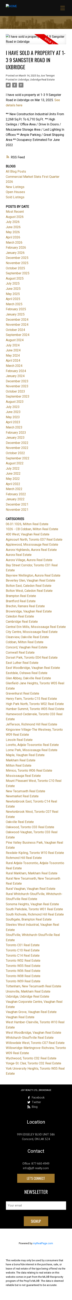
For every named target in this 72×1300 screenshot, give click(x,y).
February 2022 (16, 494)
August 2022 (15, 463)
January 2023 (15, 437)
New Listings (15, 187)
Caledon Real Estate (20, 616)
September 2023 (17, 396)
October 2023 (15, 391)
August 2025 (15, 278)
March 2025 (14, 304)
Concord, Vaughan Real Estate (26, 647)
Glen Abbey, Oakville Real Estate (28, 678)
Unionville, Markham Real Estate (28, 991)
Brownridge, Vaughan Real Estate (29, 611)
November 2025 (17, 263)
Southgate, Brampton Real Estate (29, 919)
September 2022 (17, 458)
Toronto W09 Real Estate (23, 981)
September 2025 (17, 273)
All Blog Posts (16, 171)
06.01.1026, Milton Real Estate (27, 524)
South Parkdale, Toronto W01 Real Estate (34, 909)
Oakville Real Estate (20, 822)
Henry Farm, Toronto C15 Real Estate (31, 699)
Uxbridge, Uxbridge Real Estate (36, 79)
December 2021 (17, 504)
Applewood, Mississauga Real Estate (32, 544)
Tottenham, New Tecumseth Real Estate (33, 986)
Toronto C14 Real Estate (23, 955)
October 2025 (15, 268)
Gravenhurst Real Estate (22, 693)
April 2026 (13, 237)
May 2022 (13, 479)
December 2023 (17, 381)
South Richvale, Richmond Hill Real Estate (35, 914)
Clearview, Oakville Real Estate (27, 637)
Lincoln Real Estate (19, 740)
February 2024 (16, 371)
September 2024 (17, 335)
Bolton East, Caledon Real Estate (28, 586)
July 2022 (13, 468)
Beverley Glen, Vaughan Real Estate (30, 580)
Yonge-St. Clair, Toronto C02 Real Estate (33, 1063)
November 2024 (17, 325)
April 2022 (13, 484)
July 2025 (13, 283)
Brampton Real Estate (21, 596)
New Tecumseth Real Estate (25, 791)
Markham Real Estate (20, 760)
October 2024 (15, 330)
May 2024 (13, 355)
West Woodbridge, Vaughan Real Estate (33, 1033)
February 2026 (16, 247)
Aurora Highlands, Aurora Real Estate (31, 550)
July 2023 (13, 407)
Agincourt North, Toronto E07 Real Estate (34, 539)
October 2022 (15, 453)
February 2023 (16, 432)
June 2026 (13, 227)
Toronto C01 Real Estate (23, 945)
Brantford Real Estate (21, 601)
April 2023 (13, 422)
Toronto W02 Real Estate (23, 960)
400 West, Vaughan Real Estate (27, 534)
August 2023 (15, 402)
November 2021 (17, 510)
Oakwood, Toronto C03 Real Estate (30, 827)
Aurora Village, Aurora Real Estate (29, 560)
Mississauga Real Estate (23, 776)
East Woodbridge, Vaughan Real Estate (33, 668)
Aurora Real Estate (19, 555)
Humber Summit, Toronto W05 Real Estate (35, 709)
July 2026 (13, 222)
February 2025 (16, 309)
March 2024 (14, 366)
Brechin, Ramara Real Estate (25, 606)
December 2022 (17, 443)
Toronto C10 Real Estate (23, 950)
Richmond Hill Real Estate (24, 858)
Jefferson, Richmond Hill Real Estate (31, 724)
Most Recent (15, 212)
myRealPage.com (43, 1243)
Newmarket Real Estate (22, 796)
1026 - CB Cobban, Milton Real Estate (32, 529)
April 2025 (13, 299)
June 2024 (13, 350)
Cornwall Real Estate (20, 652)
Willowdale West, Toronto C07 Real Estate (35, 1043)
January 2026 (15, 253)
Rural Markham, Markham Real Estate (31, 873)
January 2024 (15, 376)
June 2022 (13, 473)
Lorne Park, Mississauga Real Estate (31, 750)
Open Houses (15, 192)
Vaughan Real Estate (20, 1017)
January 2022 (15, 499)
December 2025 (17, 258)
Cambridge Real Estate (22, 622)
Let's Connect (36, 1178)
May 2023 (13, 417)
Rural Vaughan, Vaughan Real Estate (30, 889)
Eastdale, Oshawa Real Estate (26, 673)
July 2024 (13, 345)
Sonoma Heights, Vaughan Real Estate (32, 904)
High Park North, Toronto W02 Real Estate (35, 704)
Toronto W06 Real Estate (23, 971)
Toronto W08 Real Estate (23, 976)
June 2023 (13, 412)
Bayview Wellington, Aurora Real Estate (33, 575)
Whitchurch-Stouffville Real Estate (30, 1038)
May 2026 (13, 232)
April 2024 (13, 360)
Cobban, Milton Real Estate (24, 642)
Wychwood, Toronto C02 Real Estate (31, 1058)
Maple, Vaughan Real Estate (25, 755)
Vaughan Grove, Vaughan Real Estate (31, 1012)
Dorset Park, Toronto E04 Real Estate (32, 657)
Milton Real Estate (18, 765)
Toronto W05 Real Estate (23, 966)
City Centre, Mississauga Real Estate (32, 632)
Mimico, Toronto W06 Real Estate (29, 770)
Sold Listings (15, 197)
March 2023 (14, 427)
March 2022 (14, 489)
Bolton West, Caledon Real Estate (29, 591)
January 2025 (15, 314)
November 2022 (17, 448)
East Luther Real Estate (22, 663)
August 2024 (15, 340)
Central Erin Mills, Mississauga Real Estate (36, 627)
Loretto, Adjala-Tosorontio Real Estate (32, 745)
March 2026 (14, 242)
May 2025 (13, 294)
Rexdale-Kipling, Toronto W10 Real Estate (35, 853)
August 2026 (15, 217)
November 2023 (17, 386)
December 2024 (17, 319)
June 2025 (13, 289)
